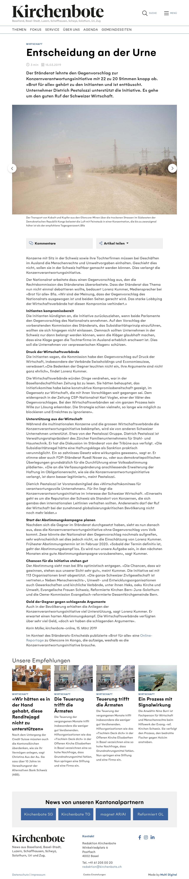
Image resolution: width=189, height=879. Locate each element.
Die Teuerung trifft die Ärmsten (69, 705)
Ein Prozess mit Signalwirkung (155, 702)
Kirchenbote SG (38, 814)
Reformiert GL (150, 814)
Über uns (71, 30)
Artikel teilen (115, 243)
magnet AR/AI (113, 814)
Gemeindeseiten (117, 30)
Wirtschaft (34, 44)
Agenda (90, 30)
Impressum (38, 874)
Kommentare (45, 243)
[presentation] (12, 168)
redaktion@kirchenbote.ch (102, 867)
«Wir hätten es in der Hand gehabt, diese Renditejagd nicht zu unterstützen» (31, 714)
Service (52, 30)
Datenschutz (20, 874)
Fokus (35, 30)
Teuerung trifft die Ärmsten (112, 702)
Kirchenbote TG (75, 814)
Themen (19, 30)
